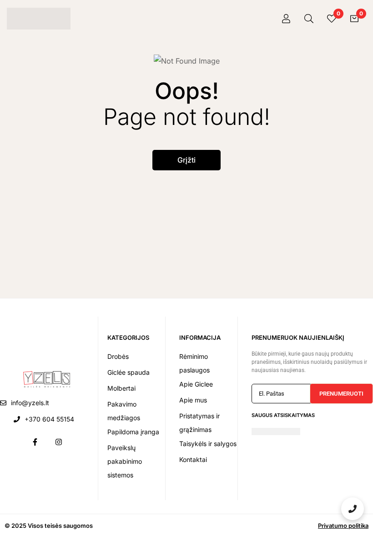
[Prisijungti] (286, 19)
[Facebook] (35, 442)
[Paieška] (308, 19)
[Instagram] (58, 442)
